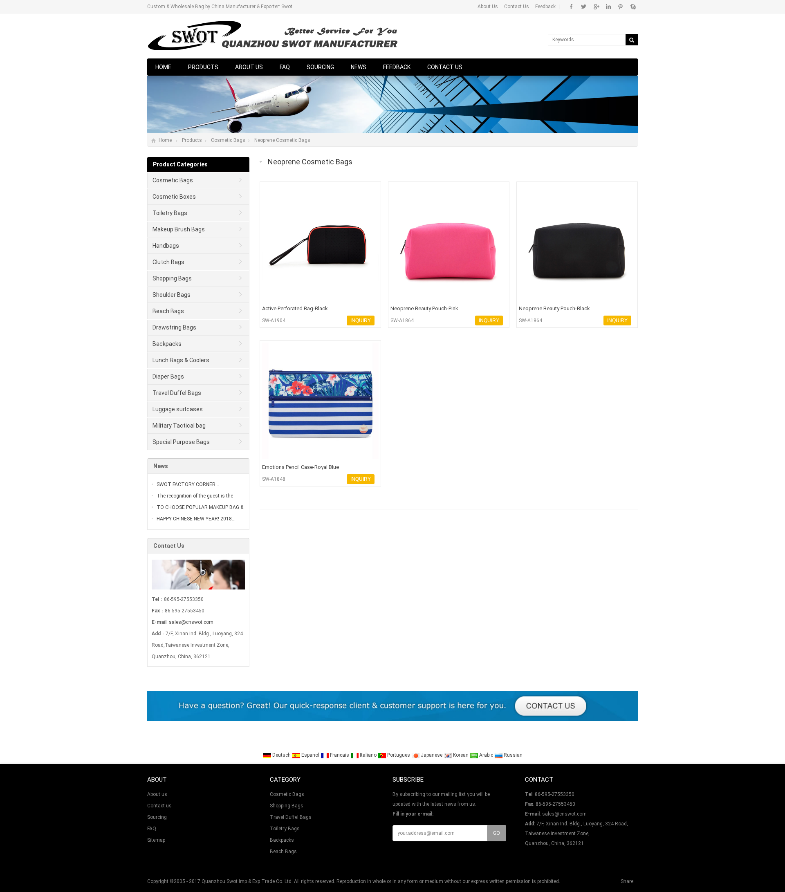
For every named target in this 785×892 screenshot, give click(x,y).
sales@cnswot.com (191, 622)
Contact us (444, 67)
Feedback (545, 6)
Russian (512, 755)
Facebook (571, 6)
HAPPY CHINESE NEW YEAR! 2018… (196, 519)
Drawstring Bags (174, 327)
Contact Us (516, 6)
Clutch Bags (168, 262)
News (358, 67)
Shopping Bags (172, 278)
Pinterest (620, 6)
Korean (461, 755)
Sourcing (320, 67)
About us (249, 67)
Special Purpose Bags (181, 442)
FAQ (285, 67)
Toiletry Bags (170, 213)
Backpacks (167, 344)
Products (203, 67)
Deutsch (281, 755)
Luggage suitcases (178, 409)
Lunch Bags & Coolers (181, 360)
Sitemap (156, 840)
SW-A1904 (273, 320)
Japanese (431, 755)
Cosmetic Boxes (174, 196)
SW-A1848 (273, 479)
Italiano (368, 755)
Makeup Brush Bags (179, 229)
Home (163, 67)
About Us (488, 6)
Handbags (166, 245)
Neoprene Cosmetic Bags (282, 140)
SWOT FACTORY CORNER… (188, 484)
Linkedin (608, 6)
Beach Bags (168, 311)
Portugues (398, 755)
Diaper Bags (168, 376)
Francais (339, 755)
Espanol (310, 755)
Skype (633, 6)
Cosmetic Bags (228, 140)
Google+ (596, 6)
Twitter (584, 6)
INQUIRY (360, 320)
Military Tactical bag (179, 425)
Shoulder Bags (172, 294)
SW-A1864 (402, 320)
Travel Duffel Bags (177, 393)
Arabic (486, 755)
